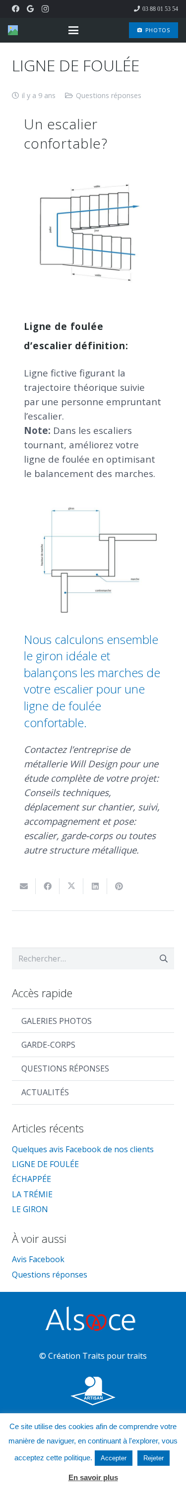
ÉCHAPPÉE (31, 1178)
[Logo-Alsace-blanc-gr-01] (93, 1320)
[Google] (30, 8)
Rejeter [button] (153, 1458)
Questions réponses (108, 95)
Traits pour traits (114, 1355)
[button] (73, 30)
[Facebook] (15, 8)
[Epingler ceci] (119, 886)
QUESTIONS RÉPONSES (65, 1068)
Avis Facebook (38, 1259)
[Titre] (13, 30)
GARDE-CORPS (48, 1044)
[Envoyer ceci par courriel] (24, 886)
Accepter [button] (113, 1458)
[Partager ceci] (48, 886)
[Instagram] (45, 8)
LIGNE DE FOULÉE (45, 1164)
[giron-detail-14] (93, 562)
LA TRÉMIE (32, 1194)
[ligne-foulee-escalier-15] (93, 234)
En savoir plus (93, 1477)
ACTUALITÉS (45, 1092)
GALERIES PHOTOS (56, 1020)
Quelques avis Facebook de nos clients (83, 1149)
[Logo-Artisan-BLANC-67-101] (93, 1391)
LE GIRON (30, 1209)
